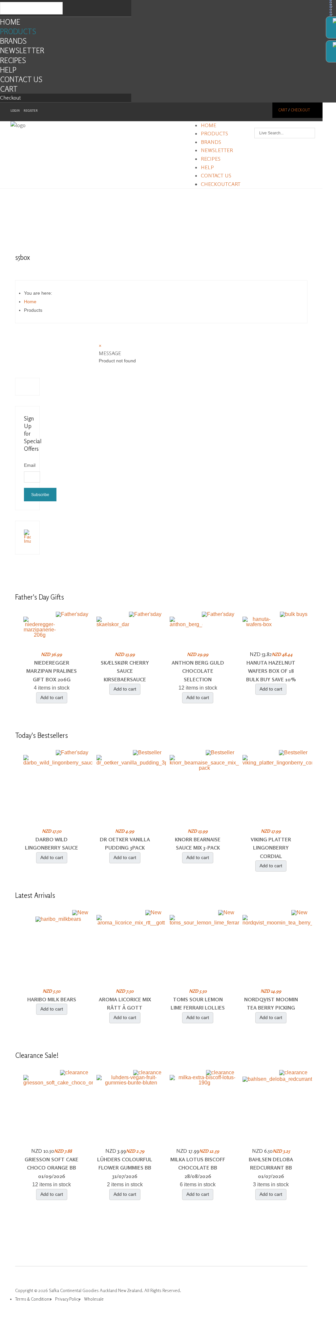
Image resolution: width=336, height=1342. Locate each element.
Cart (9, 88)
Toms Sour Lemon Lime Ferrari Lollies (198, 1003)
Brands (13, 40)
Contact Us (21, 79)
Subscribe (40, 494)
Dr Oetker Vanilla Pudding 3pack (125, 843)
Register (31, 110)
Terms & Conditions (33, 1299)
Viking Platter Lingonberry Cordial (271, 847)
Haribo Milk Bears (51, 999)
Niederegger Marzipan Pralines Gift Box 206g (51, 671)
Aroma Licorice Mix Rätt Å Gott (125, 1003)
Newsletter (22, 50)
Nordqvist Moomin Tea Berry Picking (271, 1003)
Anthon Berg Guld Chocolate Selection (198, 671)
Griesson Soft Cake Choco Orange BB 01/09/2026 (51, 1167)
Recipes (13, 60)
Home (10, 21)
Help (8, 69)
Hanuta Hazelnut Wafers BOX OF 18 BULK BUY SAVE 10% (271, 671)
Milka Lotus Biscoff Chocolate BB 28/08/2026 (197, 1167)
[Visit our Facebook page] (27, 541)
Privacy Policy (67, 1299)
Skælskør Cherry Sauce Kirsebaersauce (125, 671)
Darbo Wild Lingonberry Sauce (51, 843)
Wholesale (94, 1299)
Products (18, 31)
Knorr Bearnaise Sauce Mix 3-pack (197, 843)
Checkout (10, 97)
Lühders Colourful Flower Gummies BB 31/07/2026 (124, 1167)
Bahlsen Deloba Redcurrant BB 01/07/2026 (271, 1167)
